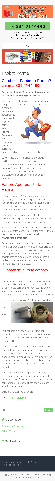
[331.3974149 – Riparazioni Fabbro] (27, 4)
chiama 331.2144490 (20, 85)
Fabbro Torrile (9, 431)
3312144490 (17, 398)
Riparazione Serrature (12, 426)
